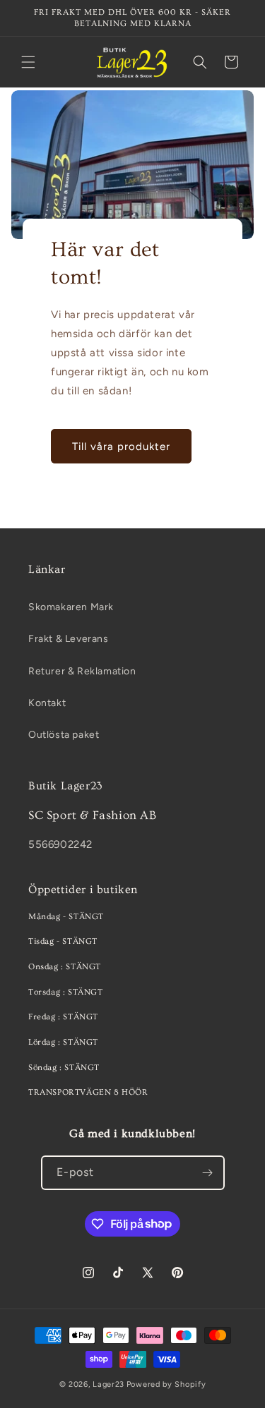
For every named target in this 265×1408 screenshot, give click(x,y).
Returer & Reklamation (82, 671)
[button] (28, 62)
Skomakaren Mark (71, 607)
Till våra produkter (121, 446)
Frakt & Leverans (68, 639)
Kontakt (47, 703)
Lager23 (108, 1384)
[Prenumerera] (207, 1172)
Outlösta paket (63, 735)
